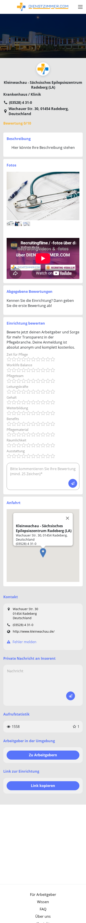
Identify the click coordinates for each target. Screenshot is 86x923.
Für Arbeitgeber (43, 894)
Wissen (43, 901)
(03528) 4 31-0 (23, 625)
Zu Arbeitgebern (43, 755)
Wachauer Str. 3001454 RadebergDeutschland (25, 613)
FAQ (43, 909)
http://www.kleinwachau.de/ (33, 631)
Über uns (43, 916)
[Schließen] (67, 518)
